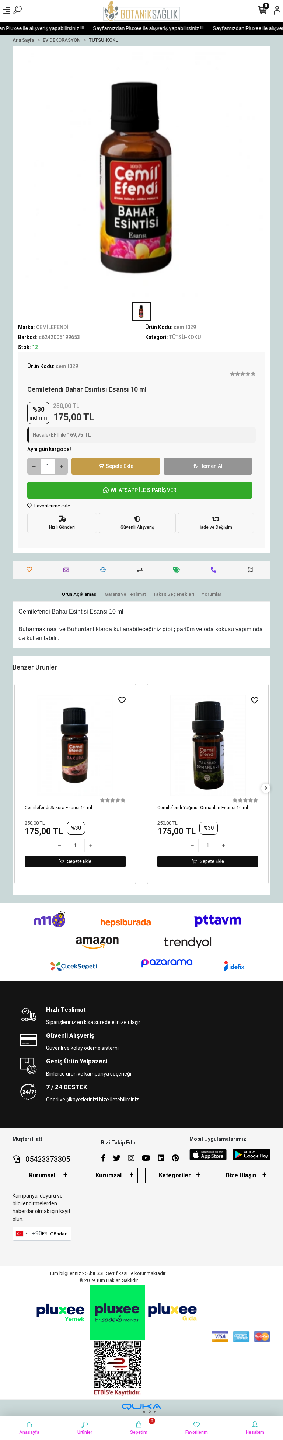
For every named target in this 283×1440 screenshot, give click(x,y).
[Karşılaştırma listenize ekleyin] (141, 569)
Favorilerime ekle (51, 505)
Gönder (58, 1234)
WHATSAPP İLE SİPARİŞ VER (144, 490)
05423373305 (47, 1159)
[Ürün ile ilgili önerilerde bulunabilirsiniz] (252, 569)
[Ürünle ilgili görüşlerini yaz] (104, 569)
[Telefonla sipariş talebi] (215, 569)
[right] (266, 788)
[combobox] (21, 1233)
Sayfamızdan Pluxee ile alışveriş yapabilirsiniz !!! (140, 28)
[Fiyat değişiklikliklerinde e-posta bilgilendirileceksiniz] (178, 569)
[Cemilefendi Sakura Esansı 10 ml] (75, 745)
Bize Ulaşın (241, 1175)
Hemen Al (211, 466)
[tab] (79, 594)
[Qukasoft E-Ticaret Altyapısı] (141, 1408)
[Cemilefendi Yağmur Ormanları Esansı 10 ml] (207, 745)
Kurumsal (42, 1175)
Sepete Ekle (119, 466)
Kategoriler (175, 1175)
